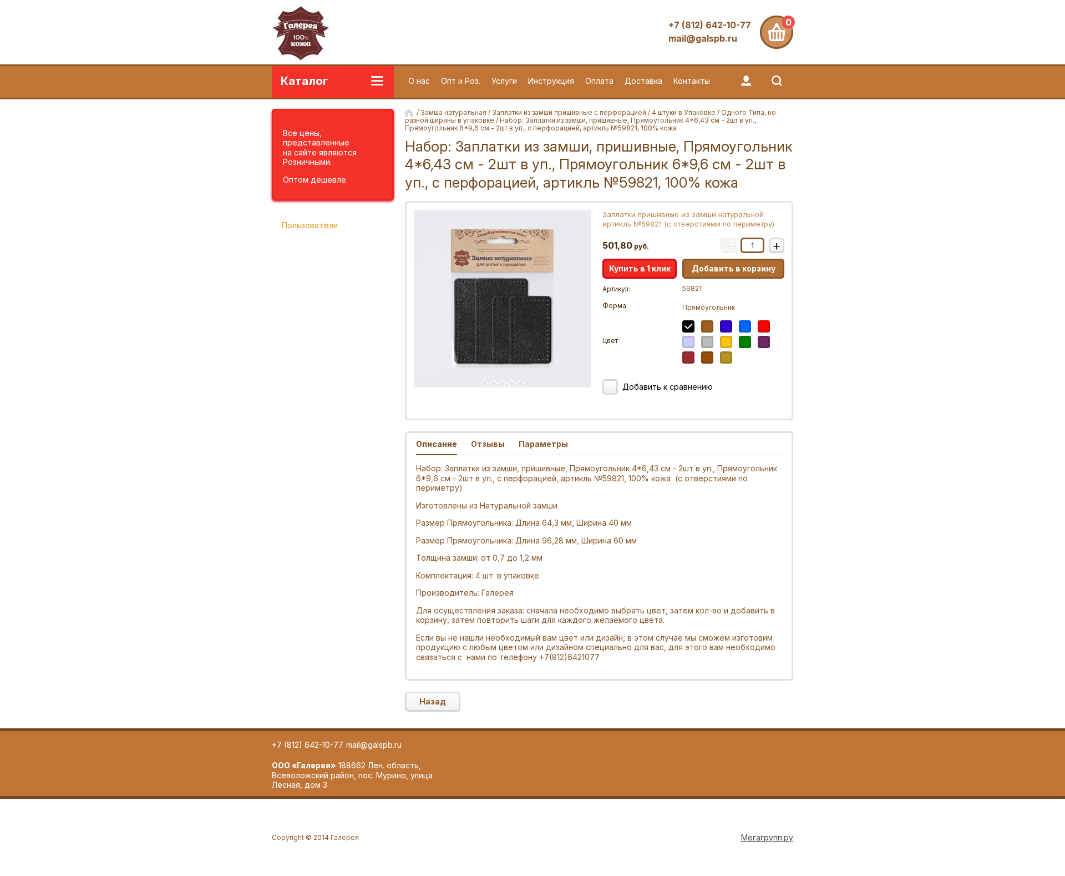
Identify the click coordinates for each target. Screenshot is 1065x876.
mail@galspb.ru (702, 38)
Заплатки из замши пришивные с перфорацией (569, 112)
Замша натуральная (453, 112)
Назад (432, 701)
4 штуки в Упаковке (684, 112)
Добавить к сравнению (666, 386)
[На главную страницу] (301, 34)
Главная (410, 113)
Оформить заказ (776, 32)
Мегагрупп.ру (767, 837)
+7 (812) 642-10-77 (709, 25)
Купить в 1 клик (640, 268)
